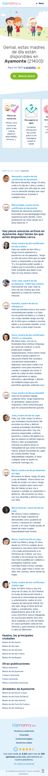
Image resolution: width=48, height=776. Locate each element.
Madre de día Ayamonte (12, 671)
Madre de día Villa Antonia (13, 700)
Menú (41, 3)
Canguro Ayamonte (10, 675)
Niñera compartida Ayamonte (15, 683)
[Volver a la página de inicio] (11, 3)
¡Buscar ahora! (26, 76)
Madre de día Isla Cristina (13, 654)
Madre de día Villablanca (13, 708)
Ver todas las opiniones (24, 764)
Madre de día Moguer (11, 657)
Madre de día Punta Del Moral (15, 696)
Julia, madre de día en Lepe (26, 415)
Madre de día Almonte (12, 650)
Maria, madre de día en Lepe (26, 539)
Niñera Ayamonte (10, 667)
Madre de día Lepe (10, 646)
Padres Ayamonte (10, 679)
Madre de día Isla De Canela (14, 693)
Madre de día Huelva (11, 642)
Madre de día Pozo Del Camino (16, 704)
